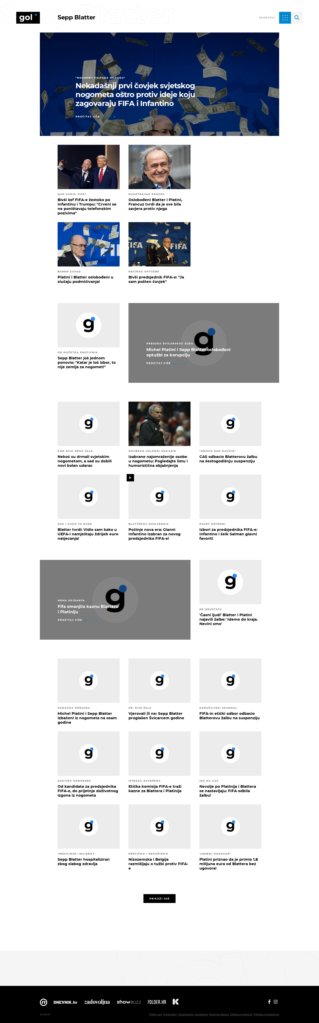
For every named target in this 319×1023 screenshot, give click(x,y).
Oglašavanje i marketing (193, 1014)
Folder (157, 1002)
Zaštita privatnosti (241, 1014)
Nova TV (43, 1002)
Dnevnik (65, 1002)
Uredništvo (170, 1014)
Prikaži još (159, 898)
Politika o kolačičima (266, 1014)
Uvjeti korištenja (219, 1014)
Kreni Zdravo (176, 1002)
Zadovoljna (97, 1002)
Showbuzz (129, 1002)
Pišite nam (155, 1014)
